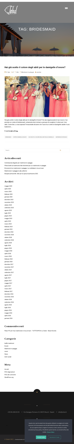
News (6, 354)
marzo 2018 (8, 256)
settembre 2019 (9, 207)
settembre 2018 (9, 240)
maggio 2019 (8, 218)
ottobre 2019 (8, 205)
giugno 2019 (8, 216)
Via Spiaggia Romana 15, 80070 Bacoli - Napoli (38, 412)
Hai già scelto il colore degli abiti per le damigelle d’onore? (35, 67)
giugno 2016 (8, 310)
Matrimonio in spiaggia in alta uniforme (16, 171)
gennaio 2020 (8, 197)
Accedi (7, 369)
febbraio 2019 (8, 226)
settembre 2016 (9, 302)
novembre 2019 (9, 202)
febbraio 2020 (8, 194)
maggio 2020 (8, 186)
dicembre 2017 (9, 264)
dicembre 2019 (9, 199)
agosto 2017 (8, 275)
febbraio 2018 (8, 259)
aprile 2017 (8, 286)
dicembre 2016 (9, 294)
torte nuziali (8, 357)
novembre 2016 (9, 296)
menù (6, 351)
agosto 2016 (8, 305)
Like (17, 72)
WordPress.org (9, 377)
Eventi (6, 346)
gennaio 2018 (8, 261)
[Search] (60, 150)
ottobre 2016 (8, 299)
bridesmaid (8, 137)
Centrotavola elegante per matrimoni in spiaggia (18, 163)
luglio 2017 (8, 278)
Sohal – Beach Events (49, 331)
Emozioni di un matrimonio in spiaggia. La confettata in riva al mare (24, 168)
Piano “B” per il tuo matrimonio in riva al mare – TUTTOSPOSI (23, 331)
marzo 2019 (8, 224)
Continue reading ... (11, 131)
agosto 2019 (8, 210)
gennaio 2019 (8, 229)
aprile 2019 (8, 221)
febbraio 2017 (8, 291)
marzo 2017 (8, 288)
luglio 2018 (8, 245)
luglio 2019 (8, 213)
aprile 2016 (8, 315)
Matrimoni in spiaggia (27, 72)
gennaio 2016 (8, 318)
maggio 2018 (8, 251)
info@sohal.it (62, 412)
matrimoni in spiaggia (61, 137)
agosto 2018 (8, 243)
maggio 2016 (8, 313)
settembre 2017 (9, 272)
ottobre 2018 (8, 237)
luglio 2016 (8, 307)
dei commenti (10, 374)
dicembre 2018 (9, 232)
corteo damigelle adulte (19, 137)
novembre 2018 (9, 234)
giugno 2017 (8, 280)
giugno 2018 (8, 248)
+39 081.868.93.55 (13, 412)
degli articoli (10, 372)
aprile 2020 (8, 189)
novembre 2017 (9, 267)
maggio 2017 (8, 283)
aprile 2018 (8, 253)
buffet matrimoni (9, 343)
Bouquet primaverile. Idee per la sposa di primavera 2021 (21, 173)
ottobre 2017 (8, 270)
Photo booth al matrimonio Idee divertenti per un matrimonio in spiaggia (25, 165)
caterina (38, 72)
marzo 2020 (8, 191)
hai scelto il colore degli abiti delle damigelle (41, 137)
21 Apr (8, 72)
